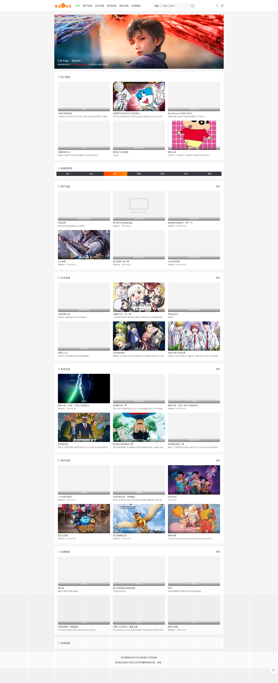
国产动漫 (87, 5)
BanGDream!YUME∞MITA (180, 113)
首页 (77, 5)
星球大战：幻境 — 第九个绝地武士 (73, 405)
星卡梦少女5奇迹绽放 (122, 223)
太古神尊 (62, 261)
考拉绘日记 (173, 314)
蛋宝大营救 (63, 535)
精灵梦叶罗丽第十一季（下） (181, 223)
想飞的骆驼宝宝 (120, 535)
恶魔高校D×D (64, 152)
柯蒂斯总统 (63, 444)
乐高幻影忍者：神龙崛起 (124, 497)
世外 (170, 588)
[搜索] (192, 6)
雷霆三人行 (63, 353)
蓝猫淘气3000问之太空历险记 (126, 113)
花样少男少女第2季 (176, 353)
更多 (218, 186)
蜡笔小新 (172, 152)
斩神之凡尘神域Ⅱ (120, 152)
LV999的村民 (119, 353)
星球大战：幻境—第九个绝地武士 (183, 405)
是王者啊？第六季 (121, 261)
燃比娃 (61, 588)
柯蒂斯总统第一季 (176, 444)
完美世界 (62, 223)
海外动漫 (124, 5)
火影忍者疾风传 (65, 113)
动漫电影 (136, 5)
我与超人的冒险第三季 (123, 444)
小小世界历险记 (65, 497)
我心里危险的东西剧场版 (124, 588)
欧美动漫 (111, 5)
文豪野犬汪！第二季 (122, 314)
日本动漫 (99, 5)
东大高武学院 (174, 261)
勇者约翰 (172, 535)
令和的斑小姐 (64, 314)
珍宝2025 (172, 497)
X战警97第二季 (120, 405)
